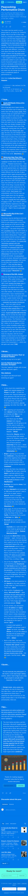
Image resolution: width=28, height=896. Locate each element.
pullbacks (17, 590)
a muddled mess (9, 230)
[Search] (25, 823)
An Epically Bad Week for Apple (9, 829)
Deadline (7, 578)
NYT (14, 587)
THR (22, 559)
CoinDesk (8, 466)
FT (25, 405)
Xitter (14, 638)
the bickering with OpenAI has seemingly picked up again (12, 268)
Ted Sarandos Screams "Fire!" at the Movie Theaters (12, 355)
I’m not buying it (19, 256)
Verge (17, 416)
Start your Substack (10, 889)
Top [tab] (3, 823)
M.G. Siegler (8, 21)
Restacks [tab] (11, 804)
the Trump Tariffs (17, 111)
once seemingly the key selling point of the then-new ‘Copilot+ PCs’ (14, 594)
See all (4, 863)
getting (22, 199)
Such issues (14, 191)
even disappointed (12, 66)
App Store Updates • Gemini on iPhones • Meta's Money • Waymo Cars (9, 832)
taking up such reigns (18, 555)
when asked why (18, 687)
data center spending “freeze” (17, 714)
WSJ (16, 517)
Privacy (14, 883)
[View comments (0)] (6, 26)
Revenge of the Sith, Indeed (13, 274)
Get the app (22, 889)
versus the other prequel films (10, 308)
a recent (21, 241)
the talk (8, 107)
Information (11, 451)
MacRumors (8, 481)
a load (15, 206)
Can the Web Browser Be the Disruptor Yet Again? (11, 363)
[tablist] (8, 804)
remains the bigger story (16, 283)
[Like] (2, 26)
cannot (14, 390)
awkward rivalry (15, 247)
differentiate (5, 254)
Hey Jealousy (6, 373)
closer (5, 201)
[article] (14, 832)
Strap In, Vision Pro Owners (10, 841)
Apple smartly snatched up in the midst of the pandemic (15, 568)
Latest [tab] (7, 823)
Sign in (24, 2)
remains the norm (18, 176)
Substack (6, 892)
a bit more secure (9, 603)
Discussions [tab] (13, 823)
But (20, 601)
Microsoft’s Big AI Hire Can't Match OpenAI (12, 214)
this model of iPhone (12, 479)
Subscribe (19, 2)
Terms (19, 883)
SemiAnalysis (5, 710)
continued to (19, 245)
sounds (11, 199)
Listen (24, 22)
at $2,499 (22, 208)
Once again (7, 509)
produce (19, 390)
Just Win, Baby (6, 852)
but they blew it (17, 264)
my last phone (17, 178)
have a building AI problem (9, 260)
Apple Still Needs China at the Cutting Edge (12, 104)
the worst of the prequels (9, 321)
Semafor (4, 45)
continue (4, 161)
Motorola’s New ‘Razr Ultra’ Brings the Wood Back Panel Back (13, 158)
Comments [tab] (5, 804)
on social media (20, 633)
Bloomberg (8, 506)
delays (6, 592)
